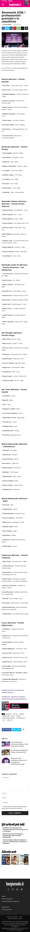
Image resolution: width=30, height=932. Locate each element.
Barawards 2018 (5, 716)
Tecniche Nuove (5, 907)
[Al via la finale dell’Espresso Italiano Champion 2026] (6, 752)
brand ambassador (21, 718)
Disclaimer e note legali (11, 916)
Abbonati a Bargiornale (15, 706)
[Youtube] (21, 889)
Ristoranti (4, 1)
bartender (18, 716)
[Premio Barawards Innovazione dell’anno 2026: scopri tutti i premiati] (6, 744)
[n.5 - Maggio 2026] (24, 860)
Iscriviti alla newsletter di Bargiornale (10, 901)
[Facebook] (8, 889)
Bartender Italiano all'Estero (8, 718)
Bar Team (15, 714)
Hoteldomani (10, 1)
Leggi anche (5, 738)
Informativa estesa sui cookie (15, 918)
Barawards (8, 8)
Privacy (20, 916)
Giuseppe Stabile (7, 24)
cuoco (3, 720)
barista (12, 716)
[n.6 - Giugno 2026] (15, 860)
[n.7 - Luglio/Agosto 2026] (5, 706)
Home (3, 8)
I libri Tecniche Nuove (7, 909)
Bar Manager (9, 714)
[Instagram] (12, 889)
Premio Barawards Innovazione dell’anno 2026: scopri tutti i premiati (19, 744)
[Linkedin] (17, 889)
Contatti (3, 896)
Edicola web (9, 851)
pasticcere (9, 720)
